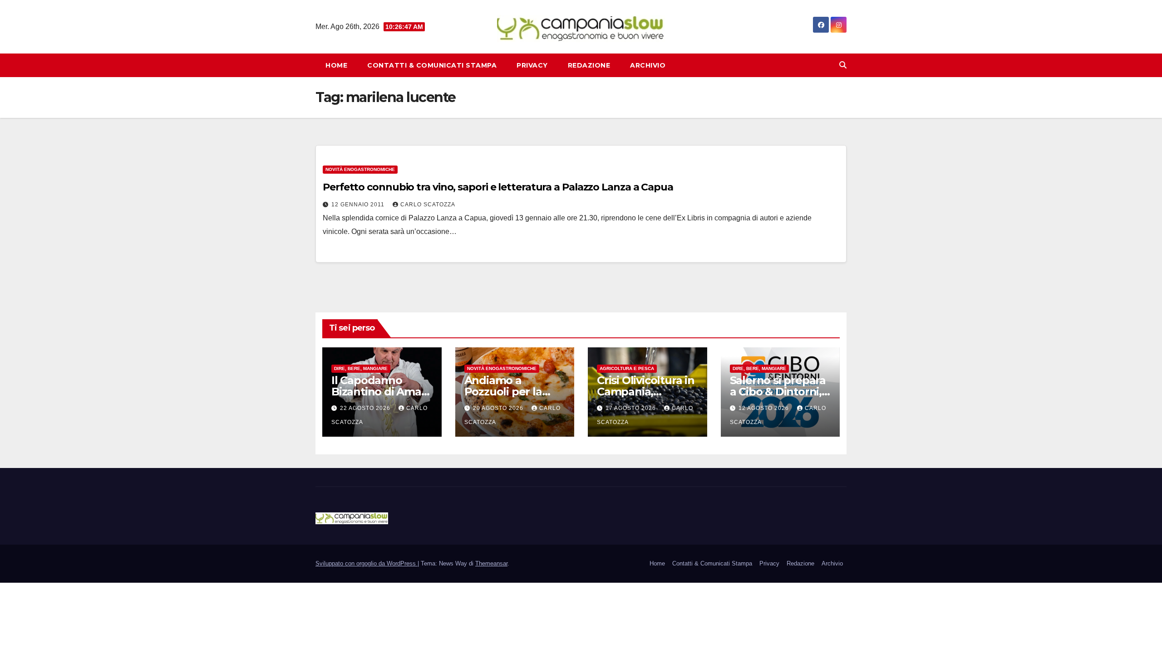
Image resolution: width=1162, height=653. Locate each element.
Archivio (647, 65)
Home (336, 65)
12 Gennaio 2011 (358, 204)
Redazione (589, 65)
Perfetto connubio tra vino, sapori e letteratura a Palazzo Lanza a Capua (498, 187)
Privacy (532, 65)
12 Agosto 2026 (765, 408)
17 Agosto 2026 (632, 408)
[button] (843, 65)
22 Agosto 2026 (366, 408)
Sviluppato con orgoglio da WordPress (366, 563)
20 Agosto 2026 (499, 408)
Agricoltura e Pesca (627, 368)
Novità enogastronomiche (360, 169)
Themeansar (491, 563)
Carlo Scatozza (427, 204)
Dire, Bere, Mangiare (361, 368)
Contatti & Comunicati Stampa (432, 65)
